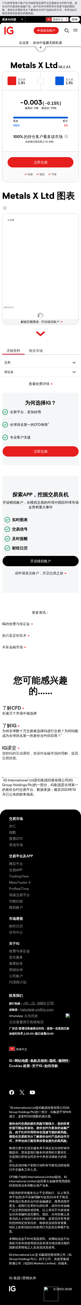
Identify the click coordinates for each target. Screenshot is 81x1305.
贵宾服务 (16, 957)
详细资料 (13, 350)
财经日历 (16, 926)
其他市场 (16, 845)
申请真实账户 (46, 30)
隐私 (52, 1060)
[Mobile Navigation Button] (75, 31)
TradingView (19, 876)
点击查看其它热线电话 (26, 1022)
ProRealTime (19, 888)
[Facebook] (11, 1092)
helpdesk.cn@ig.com (37, 1009)
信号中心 (16, 932)
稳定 (42, 174)
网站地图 (21, 1060)
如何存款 (51, 1066)
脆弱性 (63, 1060)
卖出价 (22, 79)
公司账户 (16, 976)
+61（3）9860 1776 (38, 1003)
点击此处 (31, 1016)
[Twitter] (22, 1092)
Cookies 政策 (19, 1066)
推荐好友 (16, 963)
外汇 (12, 826)
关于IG (14, 943)
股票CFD (16, 838)
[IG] (9, 31)
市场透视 (16, 918)
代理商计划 (17, 982)
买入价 (69, 79)
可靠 (54, 174)
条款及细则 (39, 1060)
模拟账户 (16, 907)
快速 (30, 174)
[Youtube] (32, 1092)
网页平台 (16, 864)
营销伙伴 (16, 970)
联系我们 (16, 995)
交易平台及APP (21, 856)
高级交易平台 (19, 895)
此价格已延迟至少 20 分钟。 (40, 141)
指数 (12, 832)
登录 (75, 19)
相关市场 (36, 350)
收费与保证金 (19, 951)
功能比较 (16, 901)
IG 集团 (14, 1278)
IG (11, 1060)
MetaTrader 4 (19, 882)
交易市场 (16, 818)
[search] (67, 31)
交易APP (15, 870)
